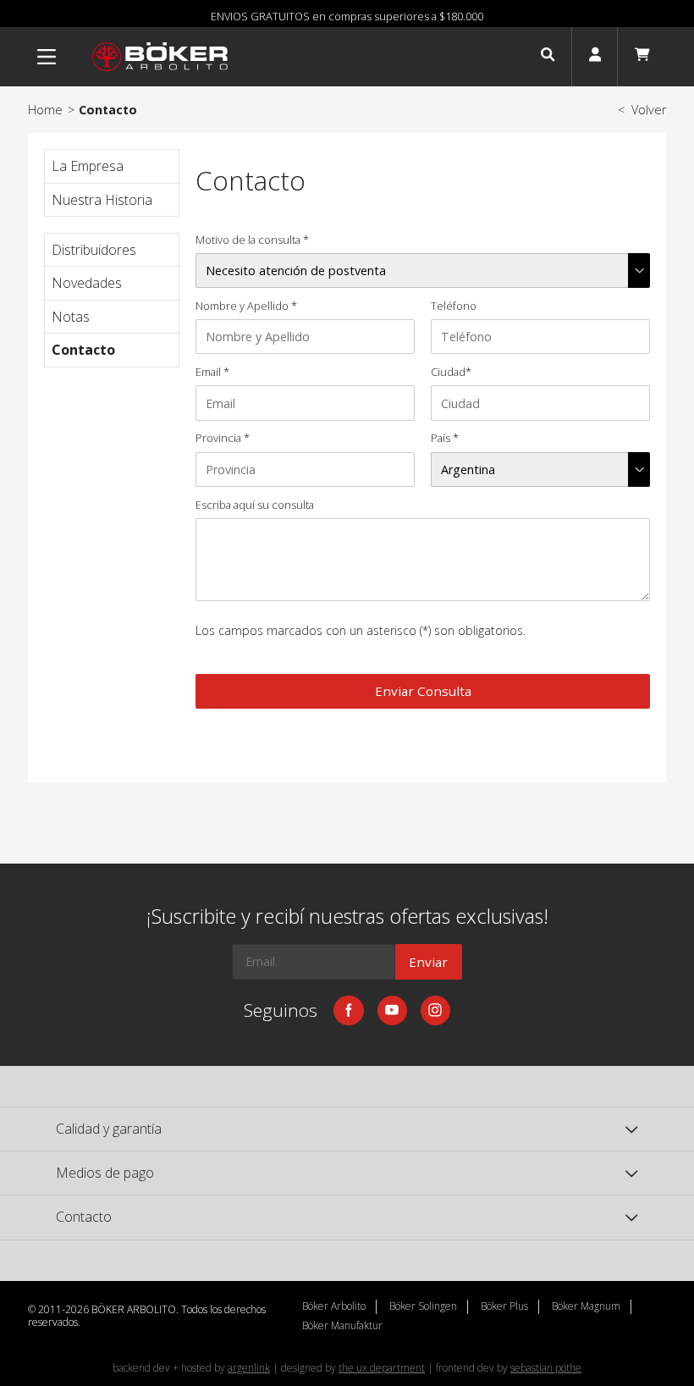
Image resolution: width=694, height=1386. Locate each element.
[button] (547, 57)
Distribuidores (94, 249)
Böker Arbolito (334, 1306)
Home (45, 110)
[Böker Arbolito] (160, 57)
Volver (642, 110)
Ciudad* (451, 372)
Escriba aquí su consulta (255, 505)
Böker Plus (504, 1306)
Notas (71, 316)
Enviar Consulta (423, 690)
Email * (212, 372)
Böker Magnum (586, 1306)
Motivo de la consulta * (252, 240)
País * (445, 438)
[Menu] (46, 56)
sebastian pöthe (545, 1368)
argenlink (249, 1368)
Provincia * (223, 438)
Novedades (87, 282)
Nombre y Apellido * (246, 306)
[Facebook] (348, 1010)
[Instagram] (435, 1010)
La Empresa (88, 166)
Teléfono (453, 306)
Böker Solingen (423, 1306)
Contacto (83, 349)
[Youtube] (392, 1010)
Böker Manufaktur (342, 1326)
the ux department (382, 1368)
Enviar (428, 961)
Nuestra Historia (102, 200)
